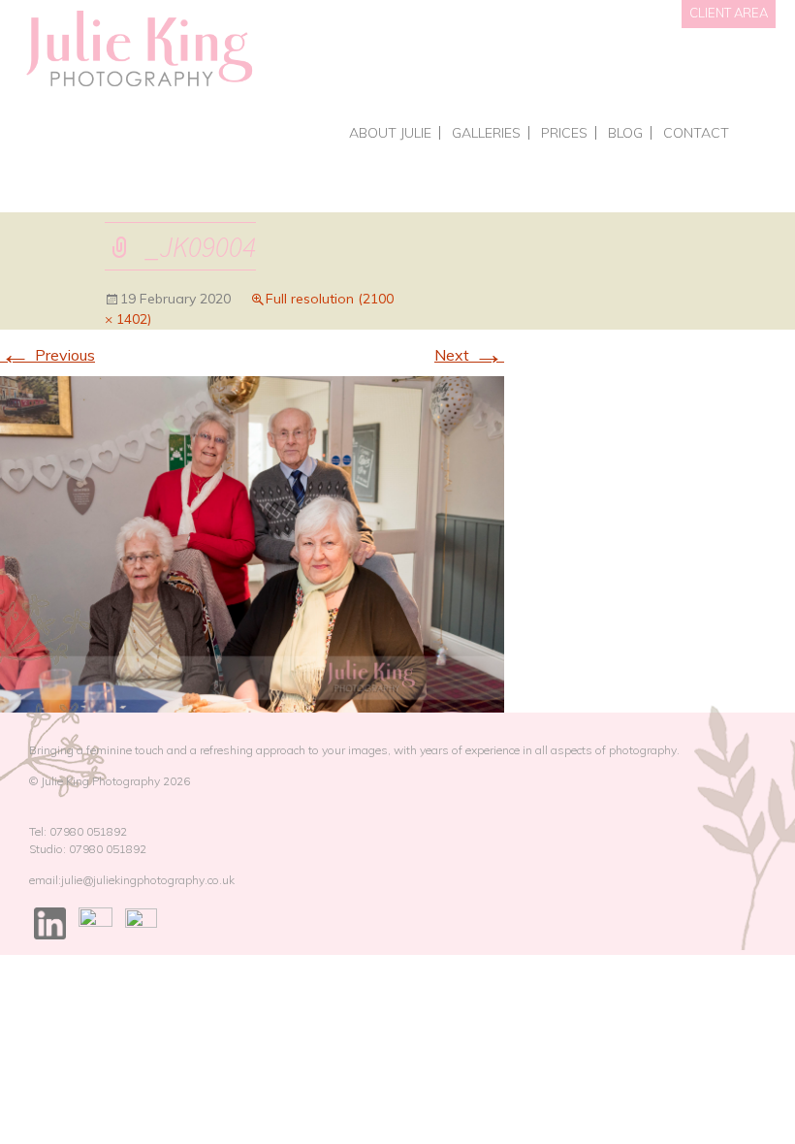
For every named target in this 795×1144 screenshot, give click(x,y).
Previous (47, 355)
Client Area (728, 12)
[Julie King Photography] (138, 50)
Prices (564, 133)
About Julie (390, 133)
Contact (696, 133)
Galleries (486, 133)
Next (469, 355)
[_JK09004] (252, 543)
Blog (625, 133)
